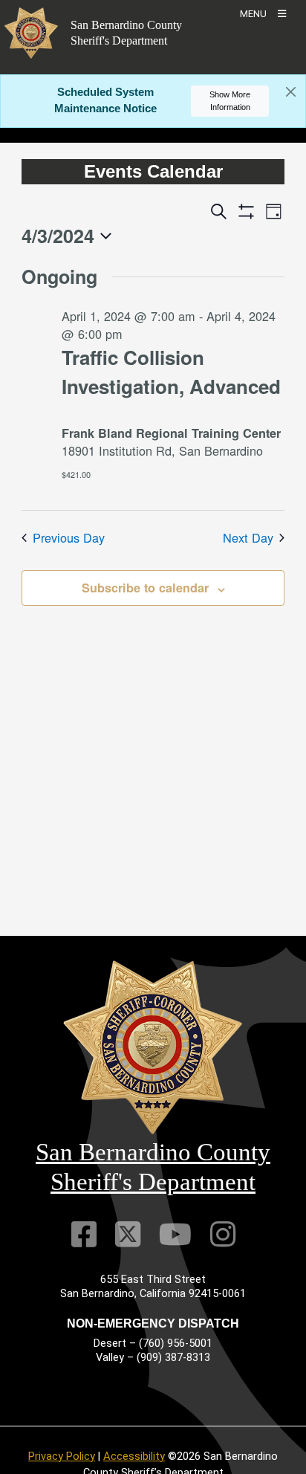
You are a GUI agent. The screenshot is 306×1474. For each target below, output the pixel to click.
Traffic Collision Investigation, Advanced (171, 371)
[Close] (290, 92)
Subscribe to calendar (145, 587)
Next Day (248, 537)
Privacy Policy (61, 1456)
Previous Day (69, 537)
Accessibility (134, 1456)
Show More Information (229, 100)
